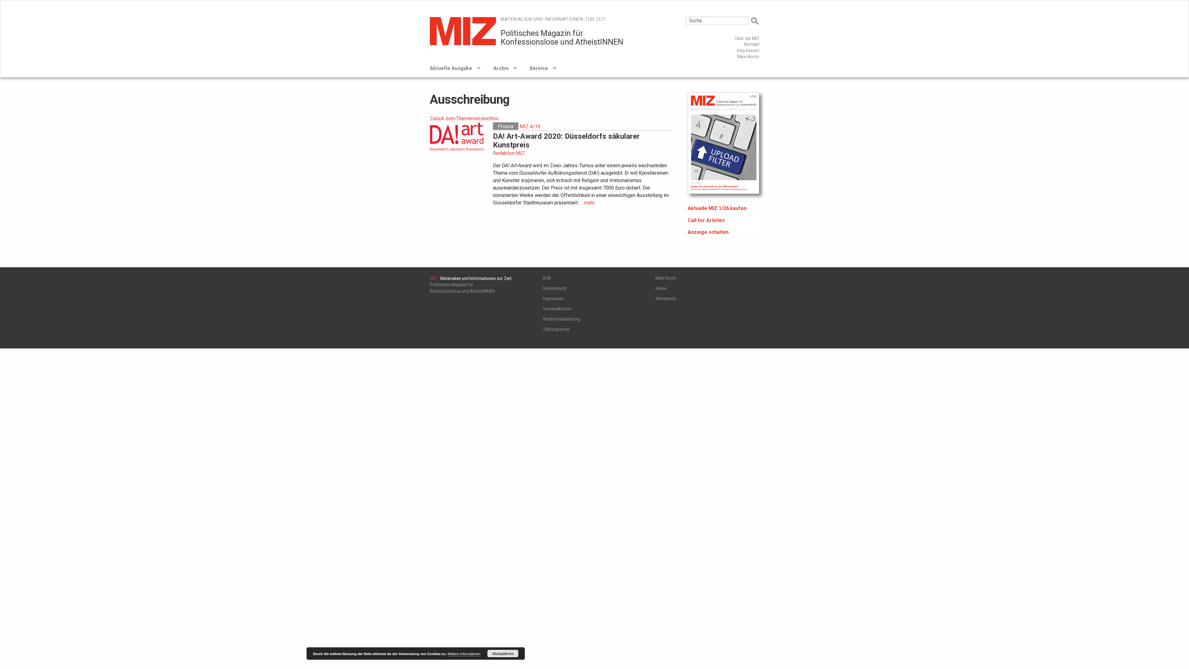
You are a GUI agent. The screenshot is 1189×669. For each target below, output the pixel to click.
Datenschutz (555, 288)
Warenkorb (665, 298)
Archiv (501, 68)
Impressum (748, 50)
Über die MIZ (747, 38)
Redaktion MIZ (509, 153)
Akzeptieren (503, 653)
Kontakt (751, 44)
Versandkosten (557, 308)
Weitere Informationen (463, 653)
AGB (547, 278)
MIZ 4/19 (530, 126)
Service (538, 68)
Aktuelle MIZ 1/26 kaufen (717, 208)
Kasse (661, 288)
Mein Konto (748, 56)
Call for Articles (706, 220)
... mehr (587, 203)
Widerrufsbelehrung (561, 319)
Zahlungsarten (556, 329)
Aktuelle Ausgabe (451, 68)
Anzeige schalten (708, 232)
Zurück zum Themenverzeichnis (464, 118)
